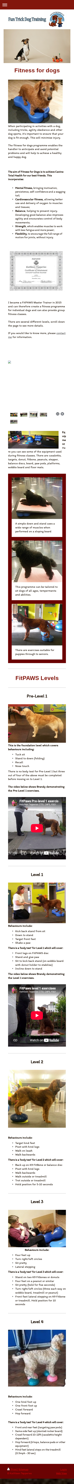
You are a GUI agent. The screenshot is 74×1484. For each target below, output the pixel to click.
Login (63, 1469)
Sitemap (23, 1469)
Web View (61, 1473)
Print (13, 1469)
